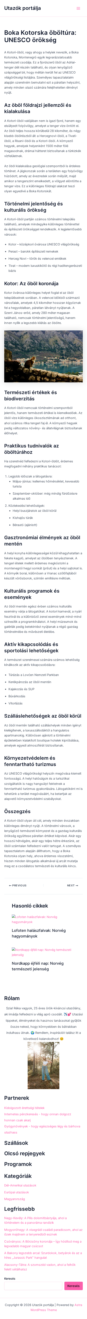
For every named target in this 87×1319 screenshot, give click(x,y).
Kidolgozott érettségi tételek (24, 1108)
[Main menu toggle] (78, 8)
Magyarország (14, 1199)
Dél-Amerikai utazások (20, 1185)
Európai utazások (16, 1192)
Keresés (9, 1278)
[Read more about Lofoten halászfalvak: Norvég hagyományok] (43, 919)
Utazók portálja (22, 8)
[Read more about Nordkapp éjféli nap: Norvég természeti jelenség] (43, 952)
